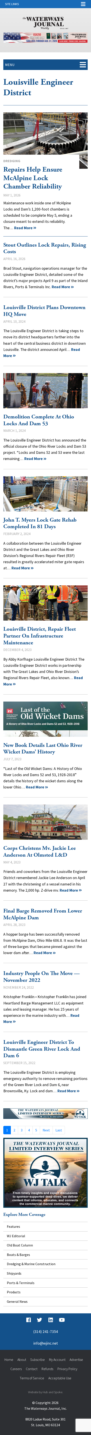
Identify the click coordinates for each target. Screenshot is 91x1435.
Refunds (47, 1369)
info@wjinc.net (45, 1343)
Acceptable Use (59, 1378)
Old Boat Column (20, 1245)
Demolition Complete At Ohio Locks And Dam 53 (45, 390)
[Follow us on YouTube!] (62, 1320)
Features (13, 1226)
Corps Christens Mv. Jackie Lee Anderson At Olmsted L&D (45, 822)
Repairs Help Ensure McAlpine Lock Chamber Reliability (45, 140)
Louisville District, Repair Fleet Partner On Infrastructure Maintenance (45, 603)
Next (46, 1130)
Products (14, 1292)
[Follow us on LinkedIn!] (50, 1320)
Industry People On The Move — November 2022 (41, 977)
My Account (57, 1359)
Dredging (11, 161)
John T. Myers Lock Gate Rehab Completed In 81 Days (45, 493)
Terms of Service (32, 1378)
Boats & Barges (18, 1254)
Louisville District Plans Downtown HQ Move (44, 311)
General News (17, 1301)
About (21, 1359)
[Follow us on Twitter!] (39, 1320)
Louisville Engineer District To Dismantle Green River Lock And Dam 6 (41, 1049)
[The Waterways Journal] (45, 22)
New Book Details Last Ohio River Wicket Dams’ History (45, 719)
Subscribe (37, 1359)
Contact (31, 1369)
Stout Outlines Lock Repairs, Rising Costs (44, 248)
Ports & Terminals (20, 1283)
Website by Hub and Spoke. (45, 1392)
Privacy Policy (67, 1369)
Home (8, 1359)
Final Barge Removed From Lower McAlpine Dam (42, 914)
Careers (16, 1369)
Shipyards (14, 1273)
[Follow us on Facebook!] (28, 1320)
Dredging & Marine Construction (31, 1264)
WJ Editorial (16, 1236)
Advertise (76, 1359)
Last (58, 1130)
